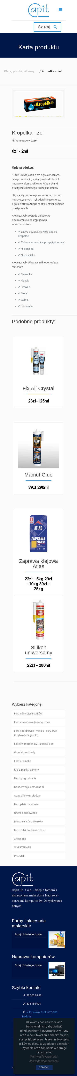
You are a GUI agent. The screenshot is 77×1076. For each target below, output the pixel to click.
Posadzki (19, 856)
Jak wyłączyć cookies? (44, 1061)
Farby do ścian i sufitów (28, 713)
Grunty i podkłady (24, 752)
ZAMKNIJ (44, 1067)
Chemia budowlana (25, 812)
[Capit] (38, 11)
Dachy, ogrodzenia (25, 778)
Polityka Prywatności (44, 1056)
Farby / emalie (22, 761)
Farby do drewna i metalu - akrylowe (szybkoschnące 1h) (35, 733)
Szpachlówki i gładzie (27, 795)
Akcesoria (20, 838)
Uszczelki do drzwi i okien (29, 830)
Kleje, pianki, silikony (26, 769)
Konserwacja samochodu (29, 786)
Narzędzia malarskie (26, 804)
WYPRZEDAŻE (22, 847)
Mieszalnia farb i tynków (28, 821)
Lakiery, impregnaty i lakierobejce (33, 743)
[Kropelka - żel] (39, 103)
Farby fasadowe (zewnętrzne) (32, 722)
